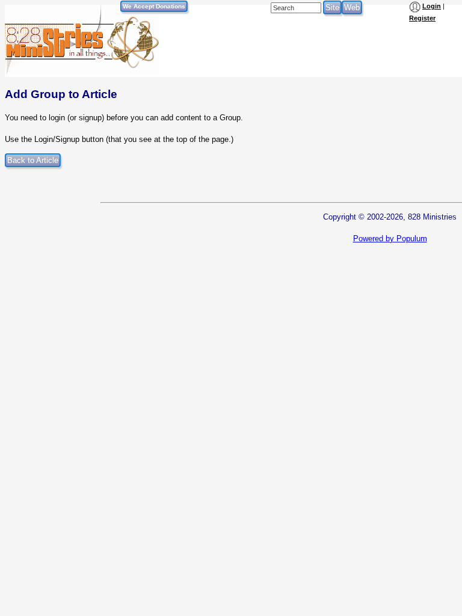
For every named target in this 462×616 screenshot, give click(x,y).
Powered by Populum (390, 238)
